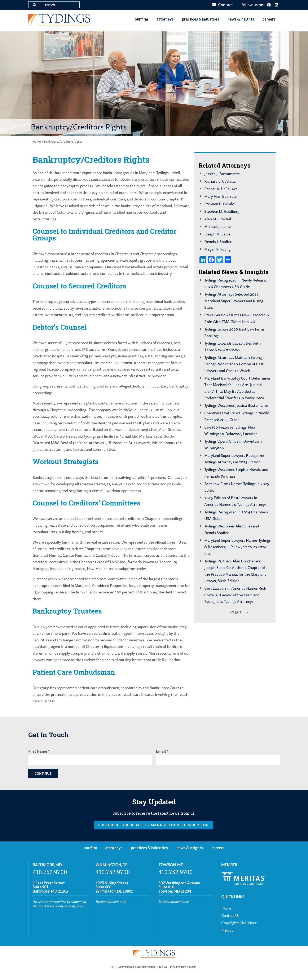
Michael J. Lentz (217, 226)
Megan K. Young (217, 249)
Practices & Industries (200, 19)
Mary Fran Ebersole (220, 196)
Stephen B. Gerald (219, 204)
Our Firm (141, 19)
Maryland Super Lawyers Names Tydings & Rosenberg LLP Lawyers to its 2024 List (237, 546)
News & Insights (241, 19)
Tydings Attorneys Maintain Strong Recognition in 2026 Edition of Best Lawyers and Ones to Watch (234, 363)
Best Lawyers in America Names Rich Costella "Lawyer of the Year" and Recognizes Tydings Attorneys (235, 594)
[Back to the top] (298, 963)
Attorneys (165, 19)
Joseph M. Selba (217, 234)
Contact (225, 4)
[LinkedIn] (276, 5)
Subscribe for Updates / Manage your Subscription (153, 825)
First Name (37, 751)
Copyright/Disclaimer (239, 922)
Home (36, 141)
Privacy (227, 930)
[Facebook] (269, 5)
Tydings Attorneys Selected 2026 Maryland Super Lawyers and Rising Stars (233, 300)
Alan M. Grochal (217, 219)
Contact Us (230, 915)
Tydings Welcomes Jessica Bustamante (236, 405)
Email (161, 751)
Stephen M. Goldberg (221, 211)
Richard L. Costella (220, 181)
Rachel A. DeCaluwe (221, 189)
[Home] (59, 24)
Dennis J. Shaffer (218, 241)
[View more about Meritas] (244, 883)
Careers (269, 19)
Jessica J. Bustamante (222, 174)
